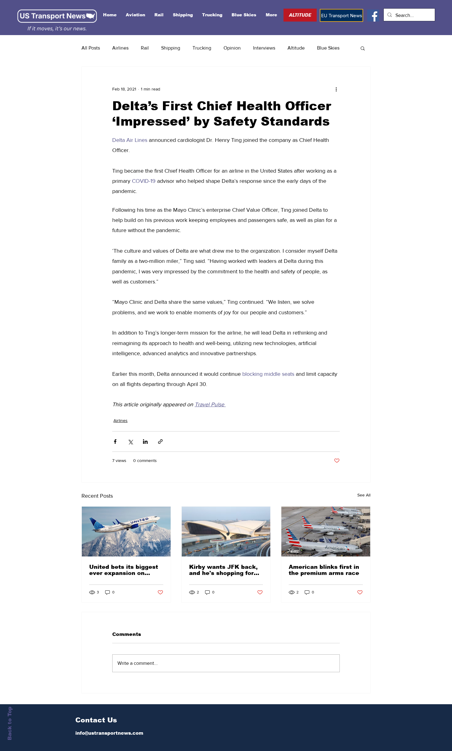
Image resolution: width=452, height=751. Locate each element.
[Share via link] (160, 441)
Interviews (264, 47)
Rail (145, 47)
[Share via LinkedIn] (145, 441)
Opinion (232, 47)
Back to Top (10, 723)
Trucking (201, 47)
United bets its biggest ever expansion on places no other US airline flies (123, 570)
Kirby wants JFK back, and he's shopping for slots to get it (223, 570)
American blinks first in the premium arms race (324, 570)
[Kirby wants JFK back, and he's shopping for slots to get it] (226, 531)
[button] (363, 48)
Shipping (170, 47)
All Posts (90, 47)
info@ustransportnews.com (109, 733)
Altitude (296, 47)
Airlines (120, 47)
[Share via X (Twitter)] (130, 441)
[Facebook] (373, 16)
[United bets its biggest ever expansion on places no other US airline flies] (126, 531)
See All (364, 494)
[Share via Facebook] (115, 441)
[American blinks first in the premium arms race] (325, 531)
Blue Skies (328, 47)
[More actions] (336, 89)
